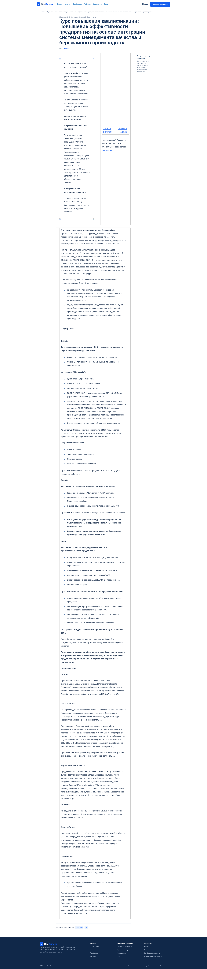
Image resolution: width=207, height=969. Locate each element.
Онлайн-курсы (95, 946)
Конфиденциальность (152, 953)
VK (86, 927)
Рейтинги (87, 4)
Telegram (79, 927)
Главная (42, 12)
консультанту (108, 150)
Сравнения (97, 4)
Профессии (77, 4)
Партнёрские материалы (153, 956)
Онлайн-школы (95, 950)
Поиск (145, 4)
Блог (106, 4)
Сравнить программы (124, 950)
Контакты (147, 950)
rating (66, 48)
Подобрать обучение (160, 4)
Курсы (59, 4)
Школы (67, 4)
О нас (146, 946)
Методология (121, 953)
